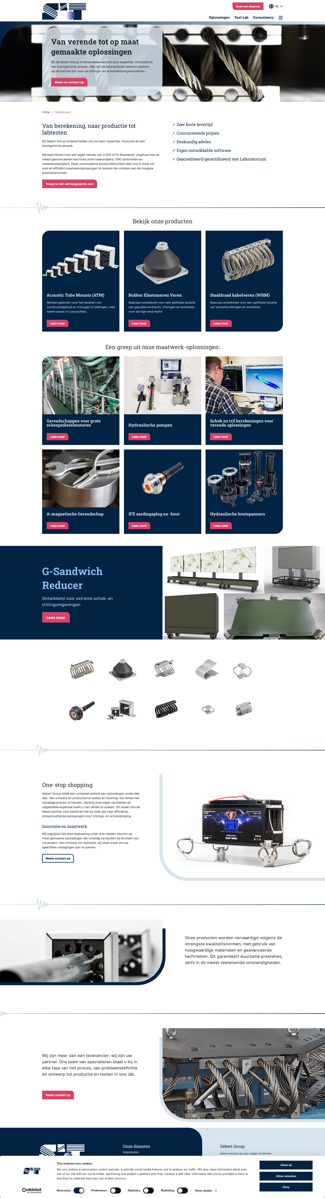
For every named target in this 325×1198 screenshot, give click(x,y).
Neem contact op (58, 858)
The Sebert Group (66, 11)
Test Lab (241, 17)
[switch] (115, 1190)
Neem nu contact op (69, 82)
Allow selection (286, 1176)
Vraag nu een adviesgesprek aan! (69, 184)
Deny (286, 1187)
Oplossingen (219, 17)
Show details (203, 1190)
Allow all (286, 1165)
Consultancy (263, 17)
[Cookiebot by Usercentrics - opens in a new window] (31, 1190)
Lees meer (55, 617)
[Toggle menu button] (280, 17)
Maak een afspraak (248, 6)
